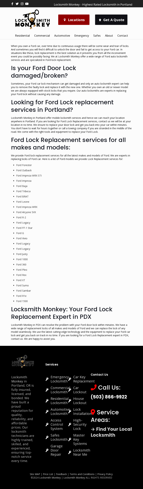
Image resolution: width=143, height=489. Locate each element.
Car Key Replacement (84, 379)
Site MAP (35, 474)
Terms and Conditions (82, 474)
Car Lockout (79, 389)
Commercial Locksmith (60, 389)
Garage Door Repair (57, 450)
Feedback (61, 474)
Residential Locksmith (60, 400)
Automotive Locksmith (60, 411)
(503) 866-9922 (109, 397)
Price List (48, 474)
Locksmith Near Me (81, 452)
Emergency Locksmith (60, 379)
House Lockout (79, 400)
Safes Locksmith (59, 437)
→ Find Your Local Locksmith (111, 432)
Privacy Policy (105, 474)
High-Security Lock (79, 424)
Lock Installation (82, 411)
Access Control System (57, 424)
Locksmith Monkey (19, 379)
